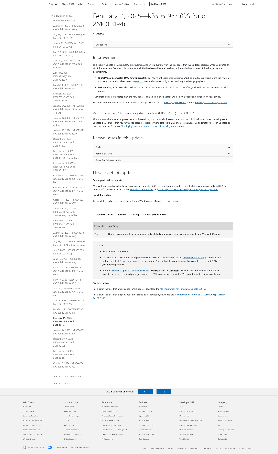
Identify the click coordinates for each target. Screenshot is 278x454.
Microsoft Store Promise (72, 434)
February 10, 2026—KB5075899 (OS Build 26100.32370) (64, 97)
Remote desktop (104, 153)
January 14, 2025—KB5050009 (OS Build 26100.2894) (69, 332)
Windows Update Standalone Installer (130, 270)
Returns (66, 420)
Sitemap (144, 448)
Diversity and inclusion (226, 430)
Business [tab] (122, 214)
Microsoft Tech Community (188, 425)
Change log (101, 44)
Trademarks (194, 448)
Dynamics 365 (144, 416)
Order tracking (69, 425)
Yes (146, 391)
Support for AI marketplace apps (190, 420)
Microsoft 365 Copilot (146, 434)
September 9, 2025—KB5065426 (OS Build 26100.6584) (64, 224)
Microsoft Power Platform (148, 425)
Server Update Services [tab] (155, 214)
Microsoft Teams (145, 430)
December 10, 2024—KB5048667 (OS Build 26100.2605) (64, 342)
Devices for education (109, 411)
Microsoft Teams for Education (113, 416)
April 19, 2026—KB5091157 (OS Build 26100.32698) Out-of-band (68, 64)
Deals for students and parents (113, 434)
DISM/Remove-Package (194, 257)
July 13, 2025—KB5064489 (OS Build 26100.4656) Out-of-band (69, 243)
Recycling (218, 448)
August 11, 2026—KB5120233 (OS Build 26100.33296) (68, 27)
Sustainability (222, 439)
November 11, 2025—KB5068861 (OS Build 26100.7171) (64, 167)
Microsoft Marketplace (187, 430)
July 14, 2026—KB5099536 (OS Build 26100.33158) (69, 36)
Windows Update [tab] (104, 214)
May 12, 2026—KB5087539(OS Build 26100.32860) (69, 53)
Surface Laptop (28, 411)
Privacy (170, 448)
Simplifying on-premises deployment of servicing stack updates (153, 126)
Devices (105, 4)
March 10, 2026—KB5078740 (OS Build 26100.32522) (68, 86)
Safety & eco (206, 448)
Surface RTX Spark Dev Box (32, 420)
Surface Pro (27, 406)
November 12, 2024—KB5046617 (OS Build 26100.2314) (64, 354)
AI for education (107, 439)
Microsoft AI (143, 406)
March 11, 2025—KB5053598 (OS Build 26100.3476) (68, 311)
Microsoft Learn (184, 416)
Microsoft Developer (186, 411)
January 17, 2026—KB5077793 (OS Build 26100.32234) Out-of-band (69, 121)
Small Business (144, 439)
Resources (138, 4)
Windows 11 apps (29, 439)
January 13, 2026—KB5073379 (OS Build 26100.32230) (69, 132)
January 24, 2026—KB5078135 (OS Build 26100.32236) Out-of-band (69, 109)
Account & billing (122, 4)
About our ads (230, 448)
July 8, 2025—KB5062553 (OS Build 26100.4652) (68, 252)
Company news (223, 416)
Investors (221, 425)
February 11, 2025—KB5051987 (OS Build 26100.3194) (64, 321)
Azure (181, 406)
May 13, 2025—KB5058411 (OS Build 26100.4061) (67, 281)
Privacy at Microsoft (225, 420)
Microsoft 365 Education (110, 420)
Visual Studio (184, 439)
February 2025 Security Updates (211, 102)
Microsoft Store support (72, 416)
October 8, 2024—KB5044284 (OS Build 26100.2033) (68, 365)
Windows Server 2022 (62, 383)
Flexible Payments (70, 439)
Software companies (186, 434)
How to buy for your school (111, 425)
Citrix (98, 147)
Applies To (99, 33)
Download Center (70, 411)
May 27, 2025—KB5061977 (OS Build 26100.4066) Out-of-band (68, 271)
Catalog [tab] (135, 214)
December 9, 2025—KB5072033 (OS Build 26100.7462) (64, 142)
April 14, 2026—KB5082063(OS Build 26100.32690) (63, 76)
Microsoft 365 (68, 4)
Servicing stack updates (141, 189)
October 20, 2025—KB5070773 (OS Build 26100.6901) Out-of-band (69, 191)
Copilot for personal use (31, 430)
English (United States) (36, 447)
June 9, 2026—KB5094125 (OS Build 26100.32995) (68, 45)
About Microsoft (223, 411)
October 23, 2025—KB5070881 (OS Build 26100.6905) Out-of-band (69, 179)
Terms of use (181, 448)
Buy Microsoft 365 (158, 4)
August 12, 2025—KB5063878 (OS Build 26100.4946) (68, 234)
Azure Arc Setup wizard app (109, 159)
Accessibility (222, 434)
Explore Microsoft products (32, 434)
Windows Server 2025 (62, 15)
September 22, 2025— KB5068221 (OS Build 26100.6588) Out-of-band (66, 212)
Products (91, 4)
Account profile (69, 406)
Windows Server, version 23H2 (66, 376)
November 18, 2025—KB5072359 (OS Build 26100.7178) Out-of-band (66, 154)
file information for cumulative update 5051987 (184, 288)
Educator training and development (114, 430)
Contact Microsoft (157, 448)
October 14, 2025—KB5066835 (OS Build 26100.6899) (69, 201)
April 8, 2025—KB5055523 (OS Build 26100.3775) (69, 302)
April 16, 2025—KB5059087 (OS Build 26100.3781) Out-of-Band (68, 292)
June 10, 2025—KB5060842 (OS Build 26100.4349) (67, 260)
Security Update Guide (175, 102)
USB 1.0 (139, 81)
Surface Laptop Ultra (30, 416)
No (163, 391)
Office (80, 4)
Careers (220, 406)
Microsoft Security (145, 411)
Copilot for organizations (32, 425)
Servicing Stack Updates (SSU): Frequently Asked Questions (188, 189)
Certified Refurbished (71, 430)
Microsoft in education (110, 406)
